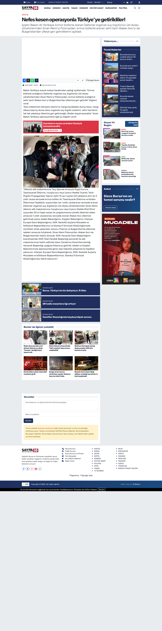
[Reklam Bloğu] (121, 249)
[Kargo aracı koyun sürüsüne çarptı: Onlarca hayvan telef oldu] (61, 363)
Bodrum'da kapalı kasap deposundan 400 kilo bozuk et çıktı (85, 348)
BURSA (47, 8)
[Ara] (135, 8)
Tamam (102, 489)
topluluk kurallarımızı (46, 428)
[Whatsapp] (40, 469)
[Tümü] (137, 41)
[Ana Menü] (139, 8)
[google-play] (86, 475)
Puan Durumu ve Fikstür (74, 454)
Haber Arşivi (69, 461)
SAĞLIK (121, 464)
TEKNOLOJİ (122, 466)
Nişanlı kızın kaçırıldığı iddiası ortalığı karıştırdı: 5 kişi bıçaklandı (86, 374)
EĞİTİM (96, 456)
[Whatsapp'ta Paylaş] (32, 80)
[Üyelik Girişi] (138, 2)
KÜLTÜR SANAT (96, 8)
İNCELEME (122, 459)
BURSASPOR (111, 8)
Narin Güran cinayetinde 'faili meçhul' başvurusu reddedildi (59, 348)
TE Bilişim (136, 484)
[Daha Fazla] (36, 80)
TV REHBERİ (99, 471)
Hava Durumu (70, 449)
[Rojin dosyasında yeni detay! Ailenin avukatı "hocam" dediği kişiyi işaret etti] (35, 337)
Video (28, 2)
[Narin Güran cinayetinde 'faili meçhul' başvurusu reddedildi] (61, 337)
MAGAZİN (121, 461)
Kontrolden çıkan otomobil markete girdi (35, 373)
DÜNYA (121, 454)
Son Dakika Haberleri (73, 459)
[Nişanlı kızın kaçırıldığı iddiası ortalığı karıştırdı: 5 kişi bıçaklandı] (86, 363)
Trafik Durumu (70, 451)
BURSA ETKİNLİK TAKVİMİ (58, 2)
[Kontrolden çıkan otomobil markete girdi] (35, 363)
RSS (26, 484)
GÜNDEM (57, 8)
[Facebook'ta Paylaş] (24, 80)
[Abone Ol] (92, 80)
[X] (28, 469)
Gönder (28, 421)
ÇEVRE (96, 454)
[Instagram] (32, 469)
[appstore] (74, 475)
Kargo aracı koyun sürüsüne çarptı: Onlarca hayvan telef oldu (59, 374)
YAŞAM (74, 8)
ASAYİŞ (65, 8)
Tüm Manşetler (70, 456)
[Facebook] (23, 469)
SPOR (96, 466)
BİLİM (120, 449)
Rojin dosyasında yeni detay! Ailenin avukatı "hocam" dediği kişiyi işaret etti (33, 349)
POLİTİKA (123, 8)
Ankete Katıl (110, 208)
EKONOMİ (83, 8)
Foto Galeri (40, 2)
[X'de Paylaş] (28, 80)
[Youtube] (36, 469)
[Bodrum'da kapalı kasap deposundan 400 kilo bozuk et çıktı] (86, 337)
